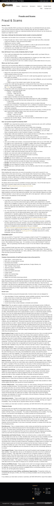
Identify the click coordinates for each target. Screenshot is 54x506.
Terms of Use (15, 504)
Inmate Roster (47, 6)
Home (18, 6)
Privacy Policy (21, 504)
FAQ (41, 8)
